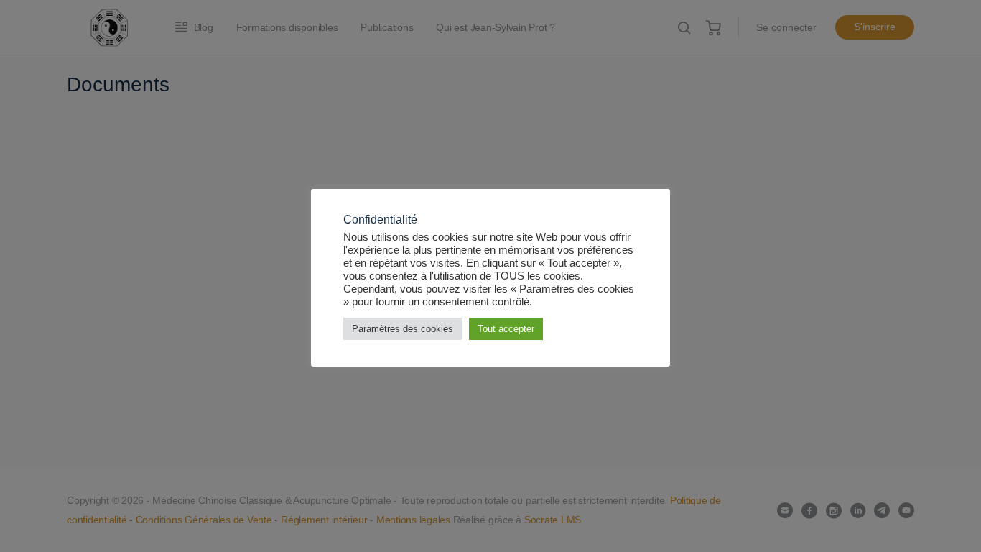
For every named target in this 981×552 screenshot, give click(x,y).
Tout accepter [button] (506, 328)
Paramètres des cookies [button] (402, 328)
